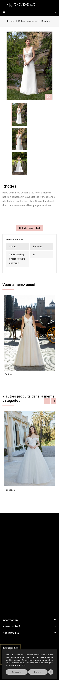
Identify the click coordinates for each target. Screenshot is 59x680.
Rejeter (37, 672)
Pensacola (10, 490)
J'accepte (16, 672)
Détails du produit (29, 228)
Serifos (8, 374)
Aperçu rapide (8, 380)
